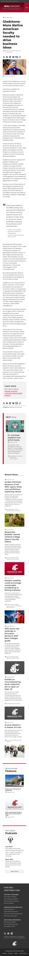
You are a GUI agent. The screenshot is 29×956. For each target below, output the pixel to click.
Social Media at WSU (9, 926)
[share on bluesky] (13, 57)
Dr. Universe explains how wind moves (14, 437)
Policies (10, 953)
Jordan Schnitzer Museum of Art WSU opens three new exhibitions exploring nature (13, 487)
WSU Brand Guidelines (10, 922)
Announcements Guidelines (11, 901)
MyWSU (16, 953)
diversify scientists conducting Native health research (13, 393)
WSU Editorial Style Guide (11, 924)
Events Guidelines (9, 903)
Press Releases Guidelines (11, 899)
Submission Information (13, 907)
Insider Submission (9, 909)
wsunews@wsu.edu (20, 937)
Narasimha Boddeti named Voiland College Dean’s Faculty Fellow (12, 537)
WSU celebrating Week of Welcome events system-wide (13, 814)
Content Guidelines (11, 894)
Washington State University (9, 1)
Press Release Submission (11, 911)
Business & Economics (16, 407)
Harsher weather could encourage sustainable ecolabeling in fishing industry (13, 585)
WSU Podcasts (14, 871)
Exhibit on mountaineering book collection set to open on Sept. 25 (13, 684)
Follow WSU (23, 953)
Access (4, 953)
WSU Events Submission (10, 916)
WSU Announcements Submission (13, 913)
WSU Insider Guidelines (10, 896)
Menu (26, 7)
